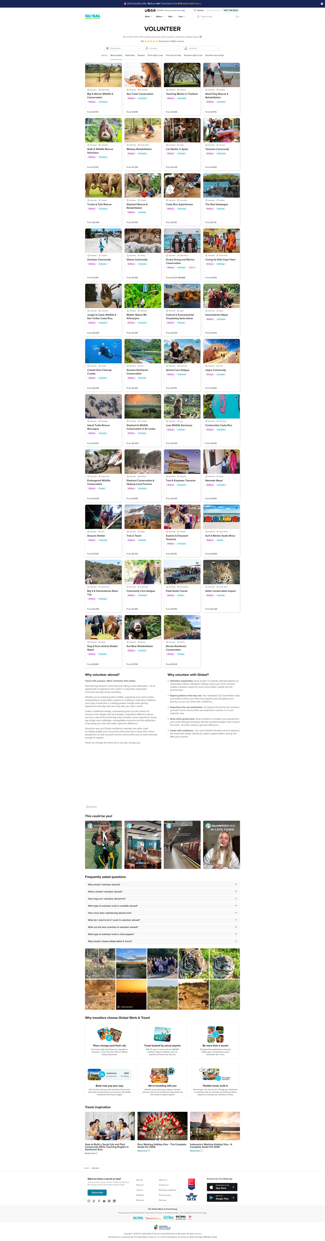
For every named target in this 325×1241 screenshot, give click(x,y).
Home (86, 1168)
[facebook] (100, 1201)
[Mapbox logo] (91, 806)
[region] (162, 778)
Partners (140, 1185)
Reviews (140, 1200)
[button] (103, 845)
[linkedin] (115, 1201)
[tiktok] (95, 1201)
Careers (139, 1190)
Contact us (163, 1185)
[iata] (191, 1197)
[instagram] (90, 1201)
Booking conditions (167, 1190)
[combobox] (201, 16)
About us (163, 1180)
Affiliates (140, 1195)
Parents (139, 1180)
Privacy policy (165, 1195)
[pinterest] (110, 1201)
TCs (200, 4)
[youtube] (105, 1201)
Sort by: (104, 55)
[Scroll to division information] (200, 36)
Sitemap (162, 1200)
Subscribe (97, 1192)
